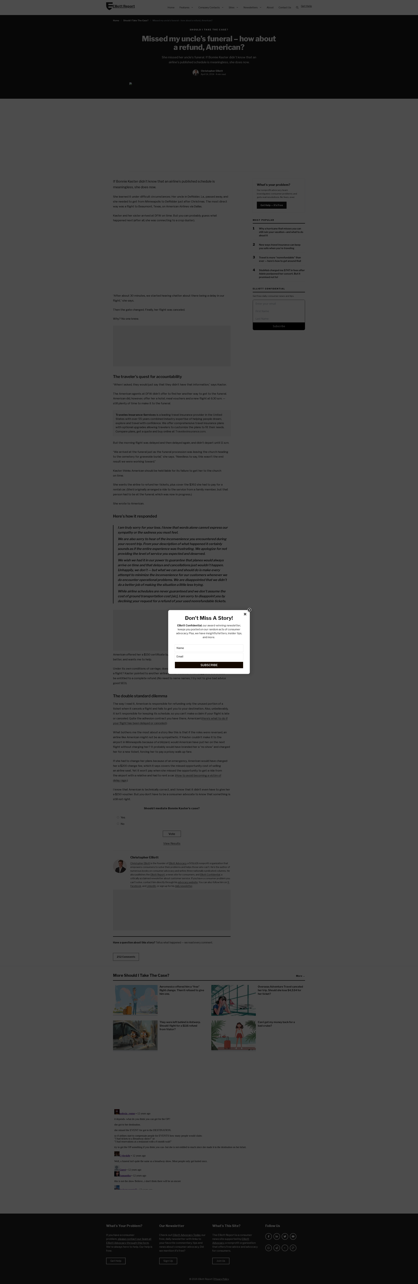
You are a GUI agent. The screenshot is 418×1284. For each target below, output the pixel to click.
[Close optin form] (246, 615)
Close (249, 610)
